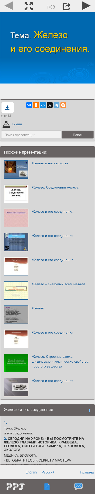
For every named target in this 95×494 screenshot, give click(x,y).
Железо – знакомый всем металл (58, 283)
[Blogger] (63, 105)
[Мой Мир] (43, 105)
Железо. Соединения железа (55, 187)
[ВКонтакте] (29, 105)
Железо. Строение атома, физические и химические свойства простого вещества (60, 361)
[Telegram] (56, 105)
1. (5, 422)
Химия (16, 123)
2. (5, 438)
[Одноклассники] (36, 105)
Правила (87, 472)
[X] (50, 105)
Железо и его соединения (52, 211)
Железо (38, 307)
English (31, 472)
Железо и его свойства (50, 162)
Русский (48, 472)
